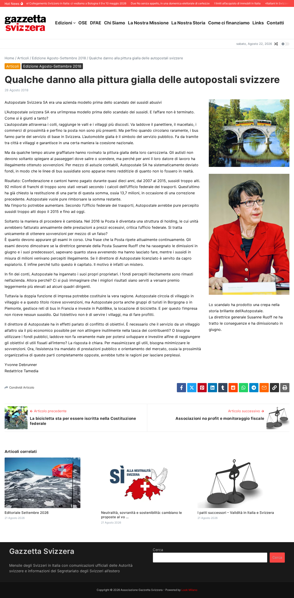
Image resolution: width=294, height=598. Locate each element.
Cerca (158, 549)
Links (258, 23)
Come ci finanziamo (229, 23)
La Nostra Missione (148, 23)
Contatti (275, 23)
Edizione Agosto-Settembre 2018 (59, 58)
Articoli (23, 58)
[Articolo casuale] (276, 44)
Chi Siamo (114, 23)
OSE (82, 23)
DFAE (95, 23)
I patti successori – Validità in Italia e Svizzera (236, 512)
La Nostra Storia (188, 23)
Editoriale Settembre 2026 (27, 512)
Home (9, 58)
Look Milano (189, 590)
